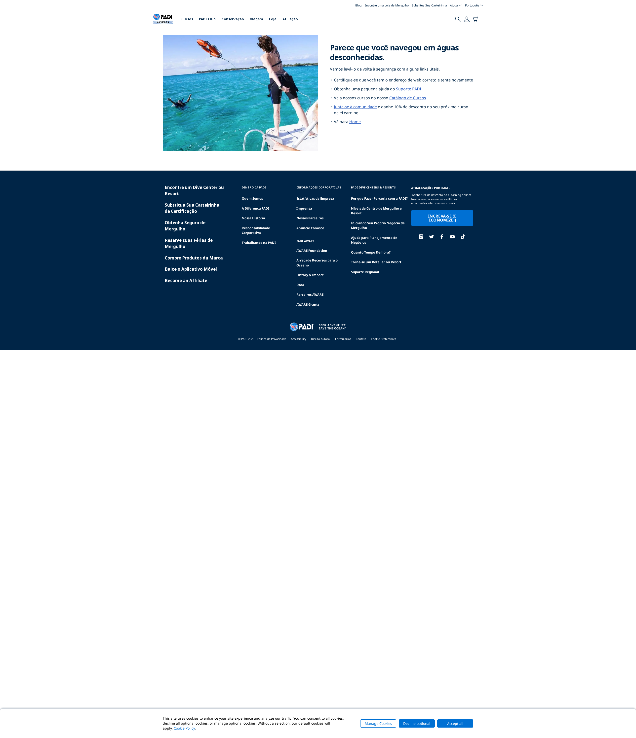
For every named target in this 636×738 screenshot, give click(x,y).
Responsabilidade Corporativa (256, 230)
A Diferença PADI (255, 208)
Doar (300, 285)
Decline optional (416, 723)
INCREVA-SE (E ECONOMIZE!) (442, 218)
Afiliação (290, 19)
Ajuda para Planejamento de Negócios (374, 240)
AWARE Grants (307, 304)
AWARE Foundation (311, 250)
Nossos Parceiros (309, 218)
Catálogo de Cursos (407, 98)
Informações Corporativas (318, 187)
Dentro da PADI (254, 187)
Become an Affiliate (186, 280)
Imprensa (304, 208)
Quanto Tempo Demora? (371, 252)
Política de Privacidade (271, 339)
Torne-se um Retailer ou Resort (376, 262)
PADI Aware (305, 241)
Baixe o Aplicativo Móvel (191, 269)
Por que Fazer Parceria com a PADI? (379, 198)
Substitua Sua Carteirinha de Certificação (192, 208)
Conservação (233, 19)
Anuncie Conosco (310, 228)
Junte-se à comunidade (355, 107)
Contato (361, 339)
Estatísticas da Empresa (315, 198)
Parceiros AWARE (309, 294)
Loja (273, 19)
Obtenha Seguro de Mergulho (185, 226)
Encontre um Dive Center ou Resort (194, 190)
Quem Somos (252, 198)
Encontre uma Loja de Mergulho (386, 5)
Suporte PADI (408, 89)
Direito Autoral (320, 339)
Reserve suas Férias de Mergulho (189, 243)
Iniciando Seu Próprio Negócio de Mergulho (378, 225)
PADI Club (207, 19)
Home (355, 121)
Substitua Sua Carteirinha (429, 5)
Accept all (455, 723)
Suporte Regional (365, 272)
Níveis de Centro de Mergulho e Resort (376, 211)
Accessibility (298, 339)
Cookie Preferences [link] (383, 339)
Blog (358, 5)
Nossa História (253, 218)
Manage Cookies (378, 723)
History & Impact (310, 275)
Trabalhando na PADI (259, 242)
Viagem (256, 19)
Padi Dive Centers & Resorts (373, 187)
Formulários (343, 339)
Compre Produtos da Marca (194, 258)
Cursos (187, 19)
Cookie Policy (184, 728)
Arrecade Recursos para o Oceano (317, 262)
